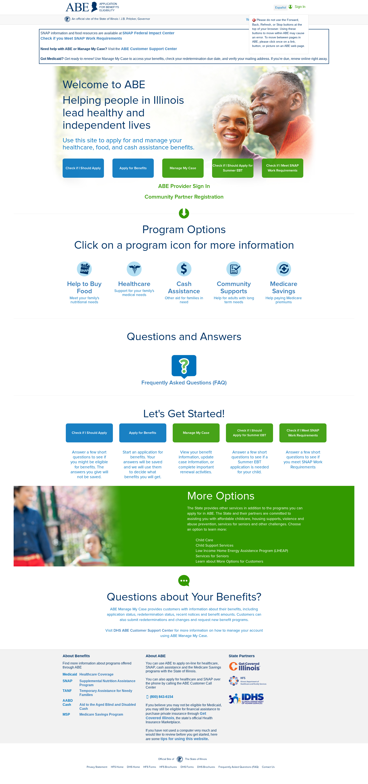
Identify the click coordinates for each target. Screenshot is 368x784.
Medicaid (70, 674)
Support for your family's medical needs (134, 293)
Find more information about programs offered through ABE (97, 665)
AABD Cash (68, 702)
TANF (67, 691)
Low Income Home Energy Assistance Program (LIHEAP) (242, 551)
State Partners (242, 656)
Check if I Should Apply (83, 168)
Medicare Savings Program (101, 714)
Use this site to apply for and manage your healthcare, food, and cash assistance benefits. (128, 144)
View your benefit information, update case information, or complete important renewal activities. (196, 462)
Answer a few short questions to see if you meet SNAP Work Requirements (303, 459)
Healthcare (134, 284)
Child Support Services (214, 545)
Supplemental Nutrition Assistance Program (107, 683)
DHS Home (133, 767)
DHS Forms (187, 767)
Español (280, 7)
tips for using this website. (185, 739)
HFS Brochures (168, 767)
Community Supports (234, 288)
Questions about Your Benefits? (184, 597)
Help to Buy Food (84, 288)
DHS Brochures (206, 767)
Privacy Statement (97, 767)
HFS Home (117, 767)
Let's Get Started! (184, 414)
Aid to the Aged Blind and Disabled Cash (107, 706)
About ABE (156, 656)
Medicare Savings (283, 288)
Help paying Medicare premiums (284, 300)
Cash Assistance (184, 288)
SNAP (67, 681)
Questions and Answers (184, 336)
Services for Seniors (212, 556)
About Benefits (76, 656)
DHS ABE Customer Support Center (143, 630)
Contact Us (268, 767)
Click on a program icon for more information (184, 245)
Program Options (184, 229)
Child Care (204, 540)
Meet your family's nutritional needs (84, 300)
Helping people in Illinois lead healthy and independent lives (123, 113)
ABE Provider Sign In (184, 186)
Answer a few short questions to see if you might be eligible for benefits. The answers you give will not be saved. (89, 464)
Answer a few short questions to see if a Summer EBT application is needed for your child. (249, 462)
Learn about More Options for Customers (229, 561)
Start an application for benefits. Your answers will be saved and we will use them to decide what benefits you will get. (143, 464)
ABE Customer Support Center (149, 49)
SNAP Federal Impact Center (148, 33)
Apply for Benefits (133, 168)
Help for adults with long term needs (234, 300)
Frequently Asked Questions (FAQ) (238, 767)
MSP (66, 714)
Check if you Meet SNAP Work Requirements (81, 38)
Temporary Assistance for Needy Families (105, 693)
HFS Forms (149, 767)
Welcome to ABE (104, 85)
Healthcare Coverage (96, 674)
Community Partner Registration (184, 197)
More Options (221, 496)
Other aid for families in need (184, 300)
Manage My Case (183, 168)
